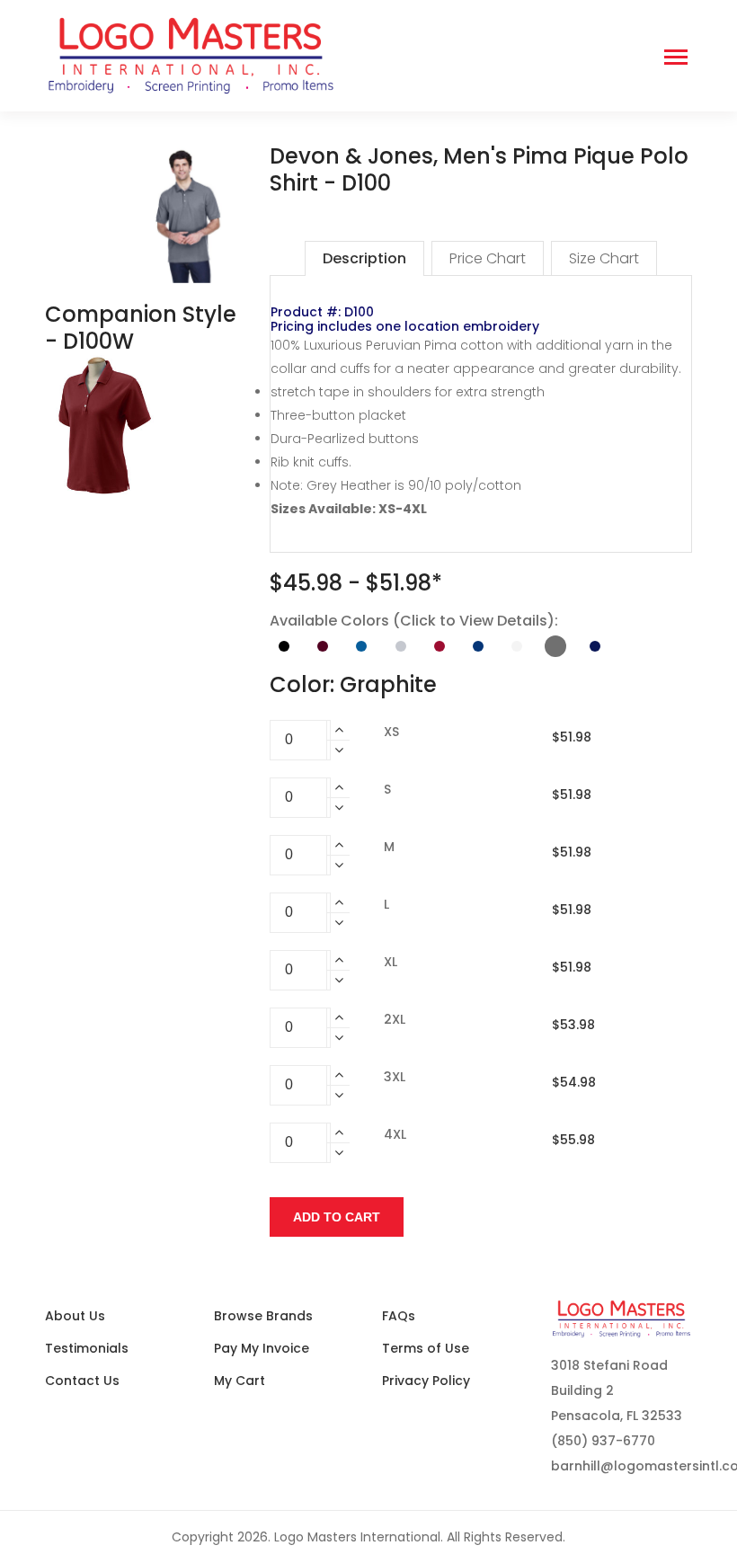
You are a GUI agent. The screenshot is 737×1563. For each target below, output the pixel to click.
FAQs (398, 1316)
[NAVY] (595, 646)
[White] (516, 646)
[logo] (328, 55)
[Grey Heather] (400, 646)
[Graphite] (555, 646)
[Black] (284, 646)
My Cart (239, 1381)
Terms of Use (425, 1348)
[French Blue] (361, 646)
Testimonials (87, 1348)
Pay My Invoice (261, 1348)
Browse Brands (263, 1316)
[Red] (439, 646)
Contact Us (82, 1381)
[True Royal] (478, 646)
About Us (75, 1316)
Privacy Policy (426, 1381)
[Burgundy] (322, 646)
